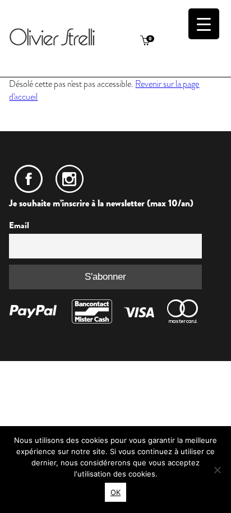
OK (115, 492)
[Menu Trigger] (203, 23)
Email (19, 225)
